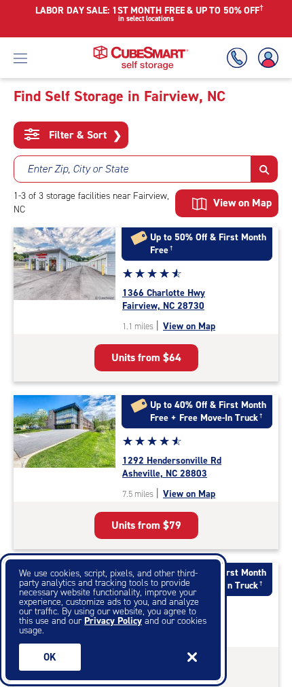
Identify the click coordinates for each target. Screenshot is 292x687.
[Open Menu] (20, 57)
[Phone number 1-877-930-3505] (240, 58)
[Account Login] (265, 58)
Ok (49, 657)
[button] (264, 169)
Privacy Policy (113, 620)
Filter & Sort (84, 135)
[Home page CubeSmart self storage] (141, 49)
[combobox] (132, 169)
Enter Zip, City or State (77, 169)
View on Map (189, 326)
